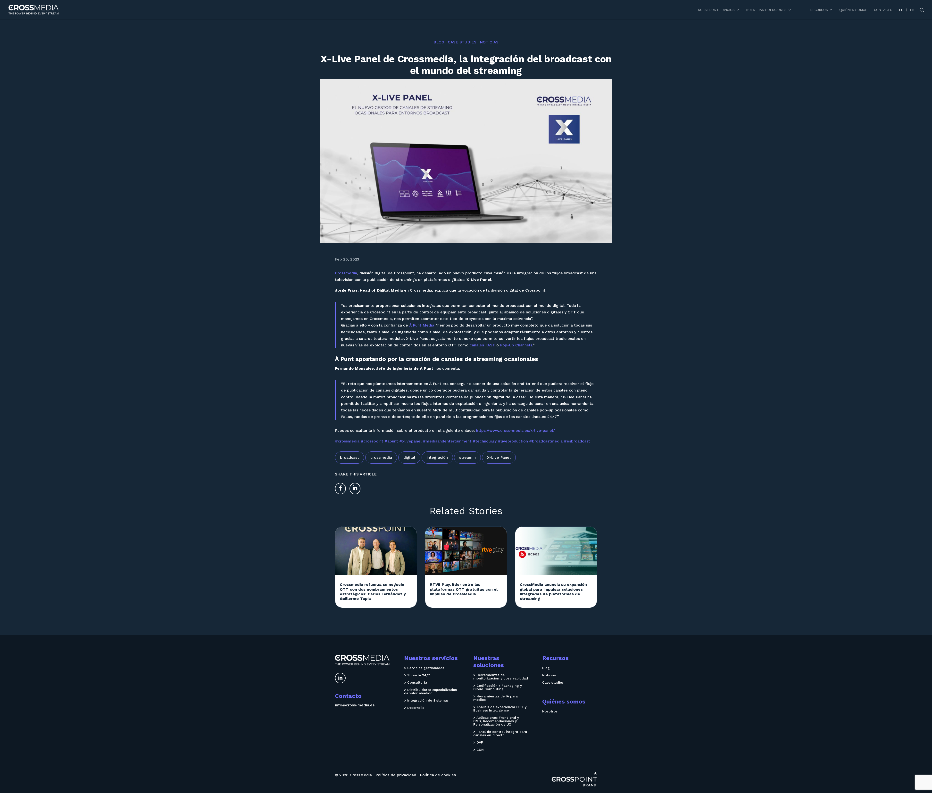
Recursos (819, 10)
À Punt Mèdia (421, 325)
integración (437, 457)
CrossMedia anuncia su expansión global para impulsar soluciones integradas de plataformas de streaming (553, 591)
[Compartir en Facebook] (340, 488)
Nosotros (550, 711)
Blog (438, 42)
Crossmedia (346, 273)
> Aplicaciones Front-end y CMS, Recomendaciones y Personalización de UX (496, 721)
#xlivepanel (410, 441)
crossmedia (381, 457)
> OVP (478, 742)
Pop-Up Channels (516, 345)
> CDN (478, 750)
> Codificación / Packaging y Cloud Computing (497, 687)
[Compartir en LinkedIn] (355, 488)
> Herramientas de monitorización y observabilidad (500, 676)
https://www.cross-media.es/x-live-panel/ (515, 430)
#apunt (391, 441)
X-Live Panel (499, 457)
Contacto (883, 10)
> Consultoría (415, 682)
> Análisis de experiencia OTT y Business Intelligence (499, 708)
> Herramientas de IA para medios (495, 698)
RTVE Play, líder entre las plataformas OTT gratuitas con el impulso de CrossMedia (464, 589)
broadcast (349, 457)
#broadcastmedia (546, 441)
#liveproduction (513, 441)
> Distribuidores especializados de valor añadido (430, 691)
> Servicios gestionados (424, 668)
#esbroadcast (577, 441)
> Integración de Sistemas (426, 700)
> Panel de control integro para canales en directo (500, 733)
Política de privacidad (395, 775)
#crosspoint (372, 441)
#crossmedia (347, 441)
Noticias (489, 42)
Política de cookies (438, 775)
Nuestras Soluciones (766, 10)
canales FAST (482, 345)
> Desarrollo (414, 708)
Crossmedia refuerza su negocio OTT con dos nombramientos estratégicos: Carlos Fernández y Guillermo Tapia (373, 591)
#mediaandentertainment (447, 441)
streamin (467, 457)
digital (409, 457)
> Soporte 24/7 (417, 675)
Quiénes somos (853, 10)
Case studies (462, 42)
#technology (485, 441)
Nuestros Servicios (716, 10)
